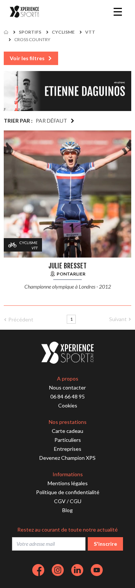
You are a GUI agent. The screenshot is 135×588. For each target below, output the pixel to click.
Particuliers (67, 440)
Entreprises (67, 449)
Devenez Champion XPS (67, 458)
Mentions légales (68, 483)
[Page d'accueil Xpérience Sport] (24, 12)
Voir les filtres (27, 58)
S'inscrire (105, 544)
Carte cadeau (67, 431)
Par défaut (51, 120)
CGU (75, 501)
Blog (67, 510)
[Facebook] (38, 570)
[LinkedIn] (77, 570)
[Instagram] (58, 570)
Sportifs (30, 32)
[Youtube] (97, 570)
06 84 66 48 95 (67, 396)
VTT (90, 32)
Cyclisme (63, 32)
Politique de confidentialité (67, 492)
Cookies (67, 405)
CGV (60, 501)
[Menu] (117, 11)
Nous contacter (67, 387)
